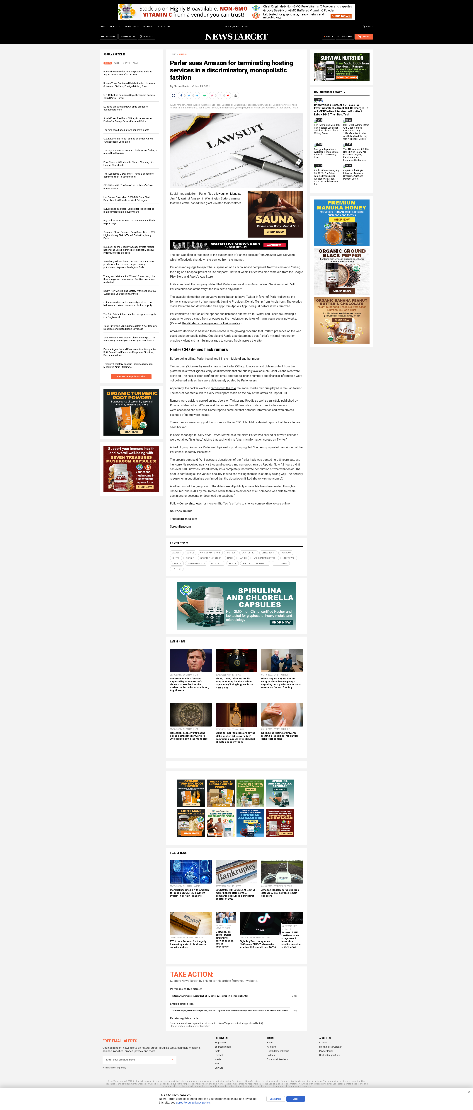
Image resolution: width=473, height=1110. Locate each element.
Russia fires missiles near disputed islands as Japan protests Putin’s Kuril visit (127, 73)
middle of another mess (244, 358)
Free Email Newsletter (330, 1047)
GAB (217, 1063)
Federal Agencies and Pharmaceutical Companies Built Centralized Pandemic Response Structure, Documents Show (129, 352)
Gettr (217, 1051)
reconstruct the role (223, 388)
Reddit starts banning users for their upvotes (211, 323)
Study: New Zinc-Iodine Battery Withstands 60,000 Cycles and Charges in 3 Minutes (129, 292)
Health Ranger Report (328, 92)
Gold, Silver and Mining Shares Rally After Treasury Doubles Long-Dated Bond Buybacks (130, 327)
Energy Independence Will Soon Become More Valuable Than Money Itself (326, 153)
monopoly (241, 107)
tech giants (284, 107)
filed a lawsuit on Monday (223, 193)
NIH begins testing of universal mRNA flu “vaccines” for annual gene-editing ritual (279, 736)
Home (103, 26)
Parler (250, 107)
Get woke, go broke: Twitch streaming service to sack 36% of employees (224, 939)
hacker (173, 107)
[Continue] (172, 1060)
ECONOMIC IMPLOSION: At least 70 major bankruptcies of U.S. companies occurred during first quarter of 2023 (235, 894)
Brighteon (115, 26)
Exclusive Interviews (277, 1059)
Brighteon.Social (223, 1047)
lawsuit (214, 107)
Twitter (295, 107)
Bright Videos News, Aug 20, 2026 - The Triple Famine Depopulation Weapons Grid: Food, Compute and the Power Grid (326, 177)
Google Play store (282, 105)
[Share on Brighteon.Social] (174, 95)
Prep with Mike (132, 26)
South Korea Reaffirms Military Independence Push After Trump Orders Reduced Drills (127, 120)
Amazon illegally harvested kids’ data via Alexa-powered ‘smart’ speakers (280, 893)
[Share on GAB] (205, 95)
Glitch (260, 105)
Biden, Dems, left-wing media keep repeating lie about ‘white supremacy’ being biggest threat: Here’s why (235, 683)
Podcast (271, 1055)
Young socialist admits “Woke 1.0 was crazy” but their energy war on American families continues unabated (129, 279)
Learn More (275, 1099)
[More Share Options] (236, 95)
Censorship (239, 105)
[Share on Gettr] (228, 95)
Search (369, 26)
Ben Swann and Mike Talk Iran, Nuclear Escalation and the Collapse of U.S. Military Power (327, 129)
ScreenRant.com (180, 526)
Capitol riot (227, 105)
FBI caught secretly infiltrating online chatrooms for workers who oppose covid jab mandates (188, 736)
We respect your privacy (114, 1068)
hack (294, 105)
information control (188, 107)
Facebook (251, 105)
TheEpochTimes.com (183, 519)
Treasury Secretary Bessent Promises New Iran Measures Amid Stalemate (128, 365)
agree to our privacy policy (193, 1102)
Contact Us (325, 1042)
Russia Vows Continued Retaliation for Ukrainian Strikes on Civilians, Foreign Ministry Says (129, 85)
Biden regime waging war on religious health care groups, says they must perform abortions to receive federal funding (281, 683)
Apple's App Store (202, 105)
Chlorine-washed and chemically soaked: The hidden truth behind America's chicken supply (127, 304)
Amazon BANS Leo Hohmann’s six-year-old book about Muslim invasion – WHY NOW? (291, 940)
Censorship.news (190, 503)
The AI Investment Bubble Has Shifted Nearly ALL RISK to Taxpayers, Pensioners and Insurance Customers (356, 155)
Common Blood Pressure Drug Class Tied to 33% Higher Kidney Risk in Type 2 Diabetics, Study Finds (129, 235)
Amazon (183, 54)
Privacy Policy (326, 1051)
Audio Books (163, 26)
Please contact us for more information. (190, 1026)
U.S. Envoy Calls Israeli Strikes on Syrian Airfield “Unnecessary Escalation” (128, 140)
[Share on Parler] (213, 95)
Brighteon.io (221, 1042)
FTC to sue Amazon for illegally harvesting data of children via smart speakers (188, 944)
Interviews (148, 26)
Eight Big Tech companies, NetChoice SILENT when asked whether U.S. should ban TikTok (258, 944)
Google (268, 105)
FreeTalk (219, 1055)
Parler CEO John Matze (266, 107)
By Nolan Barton (180, 86)
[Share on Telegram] (197, 95)
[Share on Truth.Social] (220, 95)
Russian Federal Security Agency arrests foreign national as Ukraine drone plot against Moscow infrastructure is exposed (128, 249)
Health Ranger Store (329, 1055)
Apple (189, 105)
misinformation (227, 107)
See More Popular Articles (131, 376)
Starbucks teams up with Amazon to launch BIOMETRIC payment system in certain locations (189, 893)
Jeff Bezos (204, 107)
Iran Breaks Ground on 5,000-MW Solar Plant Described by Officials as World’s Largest (126, 199)
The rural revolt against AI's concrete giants (126, 130)
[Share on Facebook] (182, 95)
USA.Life (219, 1068)
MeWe (218, 1059)
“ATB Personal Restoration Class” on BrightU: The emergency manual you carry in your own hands (129, 339)
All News (271, 1047)
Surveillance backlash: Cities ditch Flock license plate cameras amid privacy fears (128, 210)
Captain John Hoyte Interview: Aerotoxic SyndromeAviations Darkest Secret (353, 174)
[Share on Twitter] (189, 95)
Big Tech (216, 105)
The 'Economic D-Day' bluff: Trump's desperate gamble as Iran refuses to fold (128, 175)
